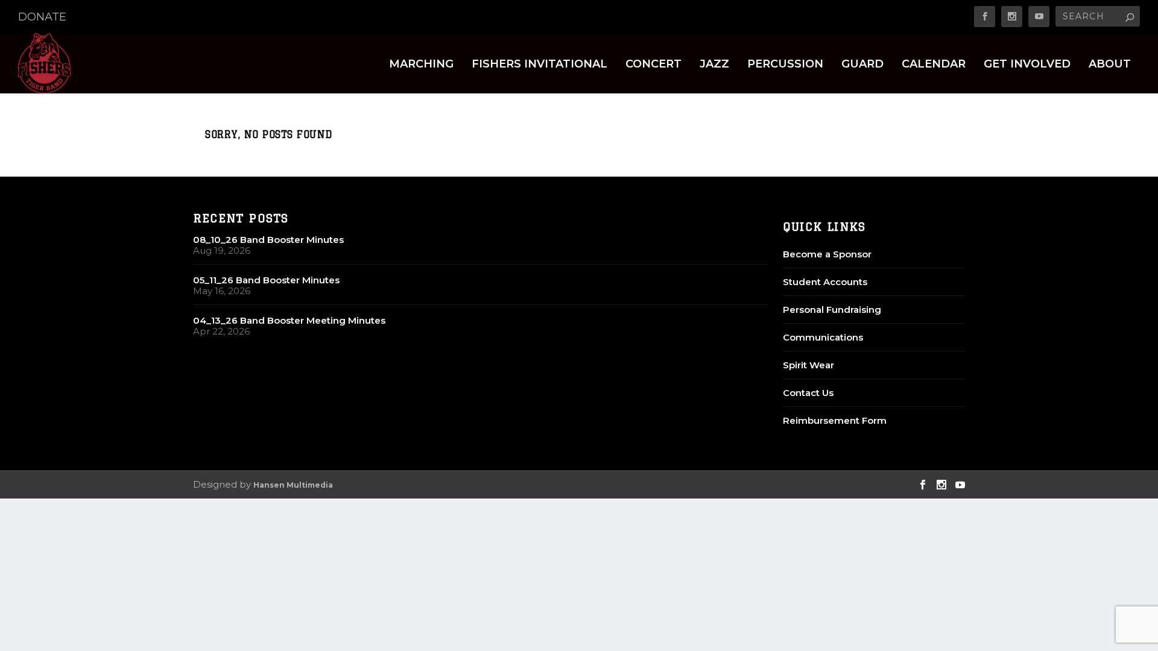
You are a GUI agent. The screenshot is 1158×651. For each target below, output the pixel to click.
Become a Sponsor (827, 254)
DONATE (42, 17)
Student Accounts (825, 282)
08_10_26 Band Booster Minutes (268, 239)
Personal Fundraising (832, 309)
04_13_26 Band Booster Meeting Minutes (289, 320)
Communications (823, 337)
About (1110, 65)
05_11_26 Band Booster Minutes (266, 280)
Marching (421, 65)
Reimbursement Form (835, 420)
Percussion (785, 65)
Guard (862, 65)
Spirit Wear (808, 365)
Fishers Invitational (539, 65)
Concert (653, 65)
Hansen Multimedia (293, 484)
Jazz (714, 65)
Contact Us (808, 392)
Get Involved (1027, 65)
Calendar (934, 65)
